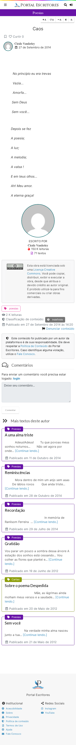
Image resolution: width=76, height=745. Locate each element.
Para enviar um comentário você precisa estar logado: (34, 376)
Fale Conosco (26, 354)
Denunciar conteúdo (60, 328)
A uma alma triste (19, 435)
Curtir (18, 36)
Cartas (16, 579)
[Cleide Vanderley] (38, 220)
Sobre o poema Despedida (26, 585)
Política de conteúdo (17, 721)
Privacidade (12, 717)
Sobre (9, 712)
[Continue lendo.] (27, 451)
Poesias (38, 12)
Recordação (15, 510)
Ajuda (8, 729)
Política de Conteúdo (34, 346)
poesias (13, 308)
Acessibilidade (13, 708)
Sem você (13, 623)
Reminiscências (17, 472)
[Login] (71, 4)
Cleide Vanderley (25, 43)
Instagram (50, 708)
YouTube (49, 712)
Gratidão (12, 543)
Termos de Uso (14, 725)
